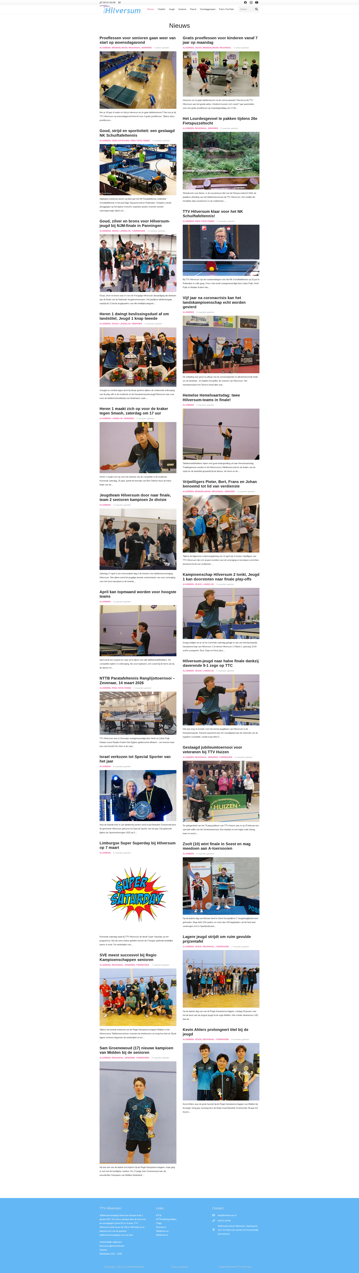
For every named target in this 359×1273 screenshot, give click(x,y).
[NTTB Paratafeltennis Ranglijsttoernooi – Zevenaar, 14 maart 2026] (138, 693)
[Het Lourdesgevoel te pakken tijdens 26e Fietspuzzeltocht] (221, 134)
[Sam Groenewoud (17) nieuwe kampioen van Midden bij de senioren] (138, 1063)
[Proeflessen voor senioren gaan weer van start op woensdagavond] (138, 53)
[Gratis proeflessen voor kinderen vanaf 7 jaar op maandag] (221, 53)
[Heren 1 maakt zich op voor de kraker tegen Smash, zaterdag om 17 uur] (138, 424)
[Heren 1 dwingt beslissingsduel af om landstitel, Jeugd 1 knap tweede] (138, 329)
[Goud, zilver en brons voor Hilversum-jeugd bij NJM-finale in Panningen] (138, 236)
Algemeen (105, 48)
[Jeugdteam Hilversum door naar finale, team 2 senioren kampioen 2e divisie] (138, 510)
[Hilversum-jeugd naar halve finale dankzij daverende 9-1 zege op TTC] (221, 676)
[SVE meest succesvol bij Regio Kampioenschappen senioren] (138, 970)
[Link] (119, 2)
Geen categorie (120, 141)
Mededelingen (119, 48)
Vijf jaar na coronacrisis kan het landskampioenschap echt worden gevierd (214, 302)
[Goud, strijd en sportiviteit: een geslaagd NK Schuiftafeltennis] (138, 146)
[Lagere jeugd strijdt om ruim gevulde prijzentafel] (221, 952)
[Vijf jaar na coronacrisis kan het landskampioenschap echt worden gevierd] (221, 317)
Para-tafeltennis (140, 141)
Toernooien (138, 231)
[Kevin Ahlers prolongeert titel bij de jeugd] (221, 1045)
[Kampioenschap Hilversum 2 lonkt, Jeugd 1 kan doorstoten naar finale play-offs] (221, 590)
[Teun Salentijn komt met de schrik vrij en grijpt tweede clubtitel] (221, 1137)
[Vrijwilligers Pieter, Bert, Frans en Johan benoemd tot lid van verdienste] (221, 497)
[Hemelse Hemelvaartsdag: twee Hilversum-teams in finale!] (221, 410)
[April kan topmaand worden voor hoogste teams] (138, 607)
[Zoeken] (256, 9)
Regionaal (134, 48)
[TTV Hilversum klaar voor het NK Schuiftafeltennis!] (221, 226)
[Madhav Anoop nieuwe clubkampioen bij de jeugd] (138, 1201)
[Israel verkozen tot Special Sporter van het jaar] (138, 772)
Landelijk (125, 231)
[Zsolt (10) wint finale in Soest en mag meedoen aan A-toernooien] (221, 859)
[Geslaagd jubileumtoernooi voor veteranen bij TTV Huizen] (221, 762)
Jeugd (198, 48)
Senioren (146, 48)
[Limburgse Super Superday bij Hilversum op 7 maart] (138, 858)
